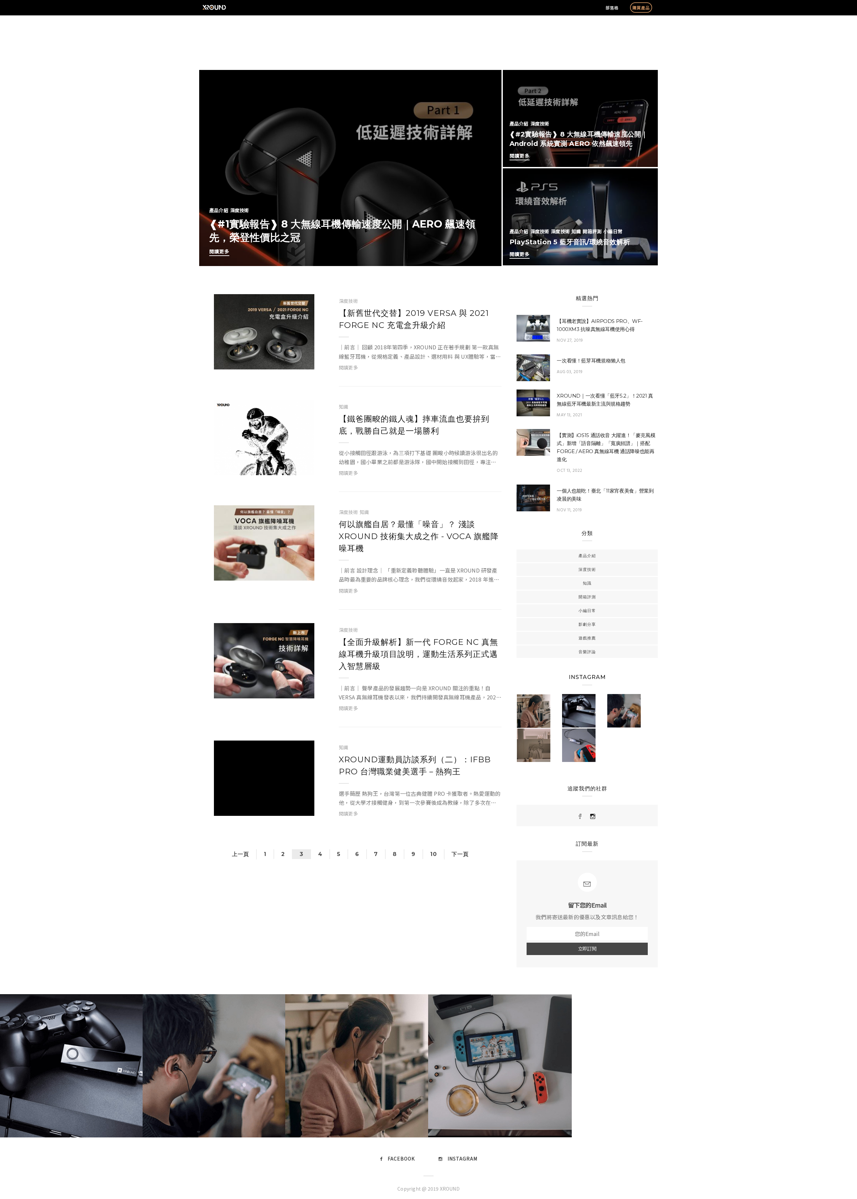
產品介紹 (218, 210)
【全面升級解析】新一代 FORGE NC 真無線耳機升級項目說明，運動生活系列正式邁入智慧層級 (418, 654)
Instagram (462, 1158)
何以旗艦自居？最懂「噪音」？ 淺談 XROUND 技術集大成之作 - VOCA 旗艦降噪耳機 (419, 536)
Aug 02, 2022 (290, 361)
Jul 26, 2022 (291, 572)
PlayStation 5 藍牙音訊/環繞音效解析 (570, 242)
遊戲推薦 (587, 637)
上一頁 (240, 854)
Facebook (401, 1158)
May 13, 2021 (569, 415)
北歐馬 (235, 361)
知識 (576, 231)
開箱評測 (592, 231)
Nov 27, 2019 (569, 340)
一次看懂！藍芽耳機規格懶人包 (591, 360)
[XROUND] (580, 816)
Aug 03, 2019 (569, 371)
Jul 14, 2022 (291, 690)
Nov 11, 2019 (569, 510)
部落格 (612, 7)
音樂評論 (587, 651)
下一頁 (460, 854)
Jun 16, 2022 (291, 807)
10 (433, 854)
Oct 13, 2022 (569, 470)
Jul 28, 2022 (291, 466)
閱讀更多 (219, 251)
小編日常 (612, 231)
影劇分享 (587, 624)
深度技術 (239, 210)
